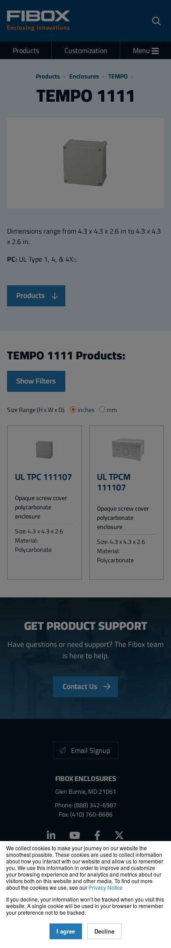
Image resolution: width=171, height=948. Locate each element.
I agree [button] (66, 931)
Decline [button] (104, 931)
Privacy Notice (106, 887)
